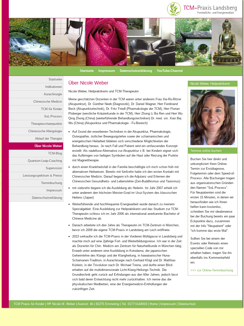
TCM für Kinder (51, 109)
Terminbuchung (51, 183)
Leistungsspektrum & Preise (42, 175)
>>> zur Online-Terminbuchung (211, 270)
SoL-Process (53, 116)
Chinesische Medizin (47, 101)
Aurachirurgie (53, 94)
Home (154, 304)
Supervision (54, 168)
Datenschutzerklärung (136, 71)
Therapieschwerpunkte (46, 124)
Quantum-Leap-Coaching (45, 161)
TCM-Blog (55, 153)
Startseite (87, 71)
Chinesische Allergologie (45, 131)
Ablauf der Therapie (48, 138)
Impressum (106, 71)
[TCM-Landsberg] (202, 8)
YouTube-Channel (170, 71)
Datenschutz (187, 304)
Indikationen (53, 87)
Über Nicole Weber (48, 146)
